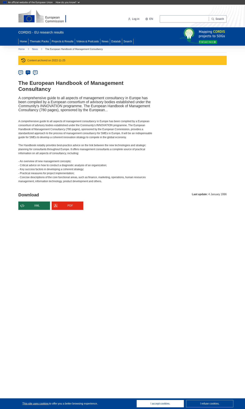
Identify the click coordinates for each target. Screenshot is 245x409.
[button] (149, 19)
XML (37, 205)
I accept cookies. (160, 403)
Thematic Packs (39, 41)
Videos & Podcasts (87, 41)
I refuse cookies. (209, 403)
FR (35, 72)
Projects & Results (63, 41)
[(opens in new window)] (45, 16)
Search (128, 41)
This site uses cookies (35, 403)
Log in (135, 19)
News (105, 41)
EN (28, 72)
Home (23, 41)
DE (20, 72)
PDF (70, 205)
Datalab (116, 41)
